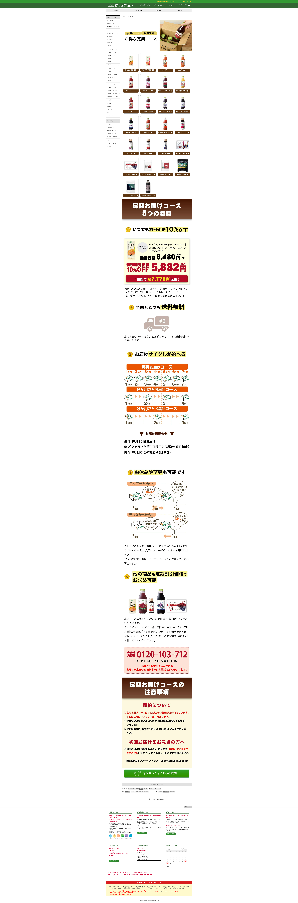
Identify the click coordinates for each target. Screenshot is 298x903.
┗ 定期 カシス (111, 68)
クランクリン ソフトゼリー (113, 33)
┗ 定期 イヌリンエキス (113, 81)
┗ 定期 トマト (111, 61)
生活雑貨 (109, 103)
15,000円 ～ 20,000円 (112, 140)
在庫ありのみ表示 (145, 791)
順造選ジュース (110, 23)
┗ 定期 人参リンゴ (112, 49)
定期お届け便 (138, 10)
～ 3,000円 (109, 124)
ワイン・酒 (109, 109)
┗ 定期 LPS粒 (111, 84)
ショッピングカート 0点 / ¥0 (182, 5)
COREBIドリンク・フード (113, 26)
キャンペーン (159, 10)
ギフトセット (110, 39)
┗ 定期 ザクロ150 (112, 77)
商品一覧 (116, 10)
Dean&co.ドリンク (111, 30)
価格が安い (146, 788)
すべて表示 (160, 791)
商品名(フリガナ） (131, 788)
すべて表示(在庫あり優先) (136, 791)
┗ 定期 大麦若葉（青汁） (114, 87)
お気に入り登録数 (157, 788)
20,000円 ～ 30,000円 (112, 143)
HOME (123, 16)
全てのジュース (110, 20)
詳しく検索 (161, 5)
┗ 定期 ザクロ (111, 55)
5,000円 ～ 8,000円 (111, 130)
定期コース (109, 42)
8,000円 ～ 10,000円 (111, 133)
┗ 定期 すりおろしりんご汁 (114, 65)
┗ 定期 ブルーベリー (113, 58)
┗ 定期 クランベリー (113, 52)
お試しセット (110, 36)
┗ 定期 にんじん (112, 46)
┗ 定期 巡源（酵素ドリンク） (114, 94)
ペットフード (110, 115)
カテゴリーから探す (111, 17)
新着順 (137, 788)
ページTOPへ (188, 806)
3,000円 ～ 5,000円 (111, 127)
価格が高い (151, 788)
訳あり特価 (109, 106)
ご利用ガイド (180, 10)
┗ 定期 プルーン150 (112, 74)
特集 (108, 112)
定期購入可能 (172, 791)
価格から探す (110, 121)
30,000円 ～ (110, 146)
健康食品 (109, 100)
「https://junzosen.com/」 (166, 891)
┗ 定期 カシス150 (112, 71)
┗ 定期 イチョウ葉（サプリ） (114, 91)
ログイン (171, 5)
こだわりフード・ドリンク (113, 96)
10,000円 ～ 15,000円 (112, 136)
